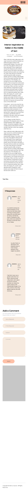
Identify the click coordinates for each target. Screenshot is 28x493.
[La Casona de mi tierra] (10, 411)
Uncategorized (18, 56)
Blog (7, 179)
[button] (26, 18)
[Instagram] (24, 2)
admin (19, 54)
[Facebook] (22, 2)
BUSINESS (9, 56)
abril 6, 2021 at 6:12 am (17, 237)
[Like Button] (22, 179)
